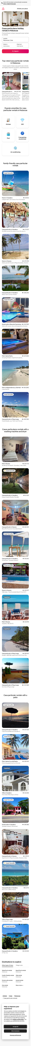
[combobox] (15, 40)
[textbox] (8, 46)
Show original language (9, 4)
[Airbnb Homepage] (3, 8)
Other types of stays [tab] (7, 965)
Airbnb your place (22, 9)
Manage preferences (15, 1035)
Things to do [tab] (19, 965)
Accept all (15, 1026)
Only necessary (15, 1031)
